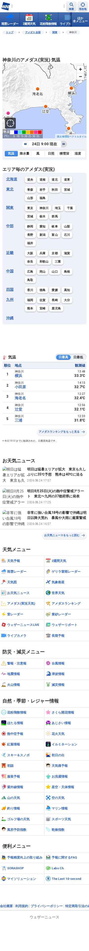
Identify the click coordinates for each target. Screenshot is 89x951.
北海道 (11, 179)
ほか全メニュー (80, 20)
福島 (43, 198)
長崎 (55, 300)
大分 (67, 300)
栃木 (43, 216)
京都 (55, 253)
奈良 (30, 261)
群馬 (55, 216)
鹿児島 (56, 308)
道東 (67, 179)
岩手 (43, 189)
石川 (67, 235)
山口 (55, 271)
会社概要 (6, 906)
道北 (55, 179)
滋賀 (67, 253)
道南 (43, 179)
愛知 (43, 226)
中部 (10, 226)
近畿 (10, 253)
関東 (54, 32)
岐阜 (55, 226)
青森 (30, 189)
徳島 (43, 290)
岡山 (43, 271)
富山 (55, 235)
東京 (30, 208)
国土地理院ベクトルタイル (72, 136)
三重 (58, 261)
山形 (30, 198)
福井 (30, 243)
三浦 (18, 420)
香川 (30, 290)
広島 (30, 271)
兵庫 (43, 253)
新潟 (43, 235)
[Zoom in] (80, 69)
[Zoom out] (80, 76)
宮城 (67, 189)
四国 (10, 289)
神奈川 (44, 208)
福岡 (30, 300)
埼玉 (58, 208)
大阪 (30, 253)
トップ (9, 32)
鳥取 (30, 280)
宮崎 (43, 308)
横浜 (18, 375)
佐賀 (43, 300)
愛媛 (55, 290)
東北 (10, 189)
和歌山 (44, 261)
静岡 (30, 226)
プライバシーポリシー (47, 906)
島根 (67, 271)
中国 (10, 271)
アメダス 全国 (33, 32)
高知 (67, 290)
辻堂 (18, 409)
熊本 (30, 308)
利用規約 (21, 906)
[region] (44, 100)
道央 (30, 179)
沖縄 (10, 318)
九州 (10, 299)
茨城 (30, 216)
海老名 (20, 398)
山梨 (67, 226)
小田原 (20, 387)
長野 (30, 235)
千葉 (70, 208)
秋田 (55, 189)
